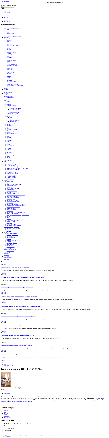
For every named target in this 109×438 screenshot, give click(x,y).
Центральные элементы (13, 84)
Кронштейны (10, 54)
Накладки (9, 58)
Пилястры (9, 69)
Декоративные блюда (12, 233)
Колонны (9, 53)
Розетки (9, 74)
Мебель (5, 100)
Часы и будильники (8, 257)
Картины (6, 89)
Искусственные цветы (12, 30)
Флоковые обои (10, 179)
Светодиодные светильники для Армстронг (18, 215)
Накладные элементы (12, 60)
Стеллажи (9, 140)
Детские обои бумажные (13, 169)
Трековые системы (11, 221)
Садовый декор (10, 33)
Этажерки (9, 160)
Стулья (8, 147)
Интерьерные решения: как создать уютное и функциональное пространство (21, 306)
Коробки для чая (11, 237)
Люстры (9, 192)
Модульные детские (12, 129)
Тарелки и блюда (11, 247)
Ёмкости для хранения (12, 235)
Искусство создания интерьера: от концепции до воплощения (17, 287)
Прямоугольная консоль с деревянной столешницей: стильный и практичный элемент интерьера (27, 325)
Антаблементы (10, 38)
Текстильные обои (11, 176)
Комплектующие (11, 189)
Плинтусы (9, 70)
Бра (7, 183)
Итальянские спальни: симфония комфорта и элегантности (16, 345)
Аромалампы (10, 181)
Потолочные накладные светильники (16, 204)
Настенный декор (11, 199)
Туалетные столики (11, 151)
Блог (5, 16)
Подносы (9, 241)
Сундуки (9, 148)
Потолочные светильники (13, 207)
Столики (9, 143)
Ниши (8, 61)
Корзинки (6, 93)
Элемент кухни (10, 159)
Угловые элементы (11, 82)
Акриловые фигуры (9, 26)
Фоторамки (6, 256)
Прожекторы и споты (12, 208)
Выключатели (10, 251)
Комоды (9, 104)
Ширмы (9, 156)
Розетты (9, 76)
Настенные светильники (13, 197)
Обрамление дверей (12, 64)
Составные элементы (12, 81)
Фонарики (9, 223)
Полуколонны (10, 72)
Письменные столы (11, 134)
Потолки (9, 73)
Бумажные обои (11, 165)
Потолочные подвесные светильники (16, 205)
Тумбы (8, 153)
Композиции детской (14, 112)
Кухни (8, 128)
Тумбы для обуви (11, 155)
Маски (8, 56)
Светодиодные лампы (12, 213)
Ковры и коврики (8, 92)
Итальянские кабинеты (15, 108)
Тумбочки (9, 152)
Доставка (6, 17)
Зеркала (5, 88)
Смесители (9, 98)
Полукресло (12, 121)
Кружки (9, 239)
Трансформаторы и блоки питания (15, 220)
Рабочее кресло (13, 122)
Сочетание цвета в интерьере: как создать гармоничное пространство (19, 296)
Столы (8, 144)
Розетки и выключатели (10, 249)
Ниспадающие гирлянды (13, 201)
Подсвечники (10, 203)
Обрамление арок (11, 62)
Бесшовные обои (11, 163)
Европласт (6, 37)
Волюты (9, 44)
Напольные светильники (13, 196)
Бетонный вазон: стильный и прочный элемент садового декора (18, 316)
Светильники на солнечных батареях (16, 212)
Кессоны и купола (11, 52)
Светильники (10, 211)
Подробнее (3, 273)
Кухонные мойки (11, 97)
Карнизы (9, 49)
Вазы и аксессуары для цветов (11, 28)
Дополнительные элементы (13, 45)
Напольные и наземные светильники (16, 195)
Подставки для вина (12, 243)
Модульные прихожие (12, 130)
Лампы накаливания (12, 191)
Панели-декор (10, 68)
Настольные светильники (13, 200)
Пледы (8, 229)
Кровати (9, 124)
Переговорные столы (12, 133)
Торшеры (9, 219)
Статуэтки (6, 253)
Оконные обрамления (12, 65)
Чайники (9, 248)
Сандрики (9, 80)
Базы (8, 41)
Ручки (8, 78)
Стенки (8, 141)
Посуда (5, 232)
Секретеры (9, 137)
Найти (2, 8)
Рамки (8, 252)
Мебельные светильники (13, 193)
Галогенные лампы (11, 185)
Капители (9, 48)
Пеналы (9, 132)
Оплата (5, 18)
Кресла (8, 116)
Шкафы (8, 157)
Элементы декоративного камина (15, 85)
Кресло (11, 117)
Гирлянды (9, 187)
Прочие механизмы (11, 209)
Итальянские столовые (15, 110)
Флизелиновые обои (12, 177)
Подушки (9, 231)
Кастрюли (9, 236)
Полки (8, 136)
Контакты (6, 20)
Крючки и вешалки (11, 126)
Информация (7, 393)
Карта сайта (7, 21)
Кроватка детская (11, 125)
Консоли (9, 114)
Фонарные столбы (11, 224)
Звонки (5, 86)
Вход (5, 10)
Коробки (6, 94)
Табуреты (9, 149)
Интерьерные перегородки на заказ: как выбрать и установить (17, 335)
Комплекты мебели (11, 105)
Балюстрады (10, 42)
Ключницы (6, 90)
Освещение (6, 180)
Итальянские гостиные (15, 106)
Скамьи (8, 138)
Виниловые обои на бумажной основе (16, 167)
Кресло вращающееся (14, 118)
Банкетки (9, 101)
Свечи (8, 216)
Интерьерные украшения (13, 188)
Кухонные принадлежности (14, 240)
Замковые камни (11, 46)
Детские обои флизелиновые (14, 171)
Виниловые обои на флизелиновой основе (17, 168)
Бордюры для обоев (11, 164)
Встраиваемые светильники (14, 184)
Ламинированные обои (12, 173)
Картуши (9, 50)
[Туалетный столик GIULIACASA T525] (6, 386)
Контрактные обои (11, 172)
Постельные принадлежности (11, 227)
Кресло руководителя (14, 120)
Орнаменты (9, 66)
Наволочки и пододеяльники (14, 228)
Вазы (8, 29)
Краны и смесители (8, 96)
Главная (6, 14)
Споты (8, 217)
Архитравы (9, 40)
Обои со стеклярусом (12, 175)
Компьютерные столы (12, 113)
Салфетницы (10, 245)
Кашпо (8, 32)
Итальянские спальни (14, 109)
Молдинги (9, 57)
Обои (5, 161)
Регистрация (7, 12)
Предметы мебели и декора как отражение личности (15, 267)
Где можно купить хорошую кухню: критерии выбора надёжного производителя (22, 277)
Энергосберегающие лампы (14, 225)
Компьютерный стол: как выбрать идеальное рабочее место (17, 354)
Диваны (9, 102)
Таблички (6, 255)
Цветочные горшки (11, 34)
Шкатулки (6, 259)
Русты (8, 77)
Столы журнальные (11, 145)
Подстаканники (11, 244)
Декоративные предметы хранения (12, 36)
